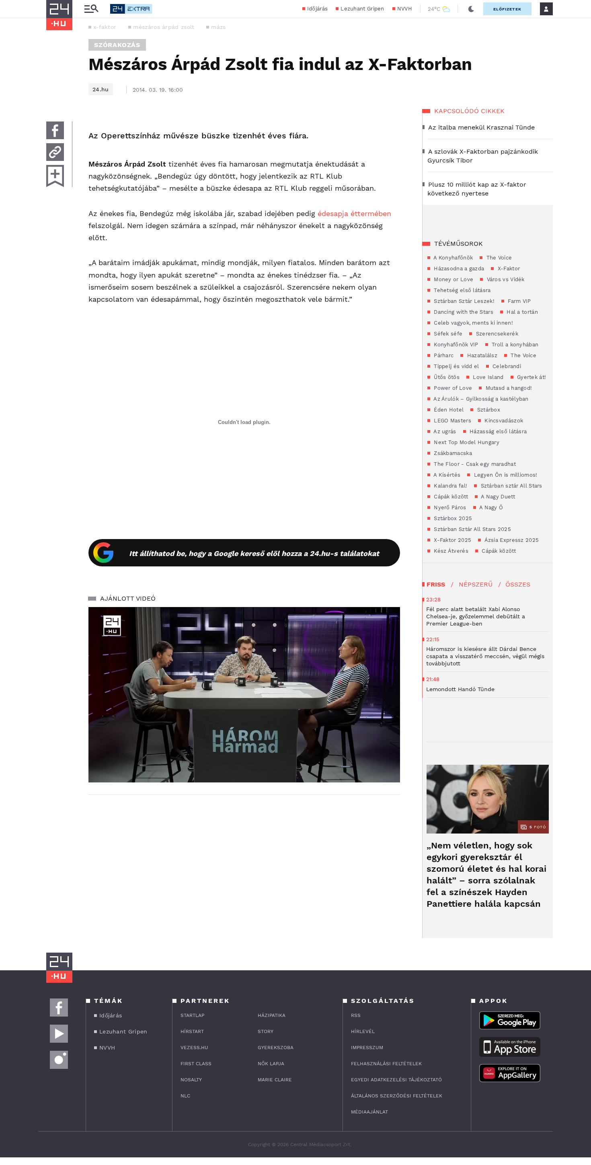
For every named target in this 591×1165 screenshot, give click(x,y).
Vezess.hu (194, 1047)
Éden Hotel (448, 410)
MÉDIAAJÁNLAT (369, 1112)
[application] (244, 694)
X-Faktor (508, 269)
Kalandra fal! (449, 486)
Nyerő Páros (449, 507)
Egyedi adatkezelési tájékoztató (396, 1080)
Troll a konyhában (514, 345)
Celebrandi (506, 366)
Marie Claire (275, 1080)
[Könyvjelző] (55, 176)
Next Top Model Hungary (465, 442)
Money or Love (452, 279)
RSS (356, 1015)
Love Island (487, 377)
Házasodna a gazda (458, 269)
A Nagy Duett (497, 497)
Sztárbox (487, 410)
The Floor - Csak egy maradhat (474, 464)
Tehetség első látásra (461, 290)
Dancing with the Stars (462, 312)
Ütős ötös (446, 377)
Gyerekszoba (275, 1047)
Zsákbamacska (452, 453)
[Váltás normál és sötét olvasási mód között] (471, 9)
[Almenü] (91, 9)
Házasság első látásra (497, 431)
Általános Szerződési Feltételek (396, 1096)
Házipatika (271, 1015)
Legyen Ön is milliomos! (504, 475)
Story (265, 1031)
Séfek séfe (447, 334)
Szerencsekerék (496, 334)
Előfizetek (507, 9)
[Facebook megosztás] (55, 130)
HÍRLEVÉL (363, 1031)
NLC (185, 1096)
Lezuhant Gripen (362, 9)
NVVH (404, 9)
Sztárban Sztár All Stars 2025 (471, 529)
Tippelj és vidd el (455, 366)
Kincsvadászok (503, 421)
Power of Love (452, 388)
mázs (218, 27)
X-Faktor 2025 (451, 540)
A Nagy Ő (490, 507)
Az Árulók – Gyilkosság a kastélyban (480, 399)
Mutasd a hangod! (508, 388)
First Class (196, 1063)
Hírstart (192, 1031)
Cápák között (450, 497)
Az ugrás (444, 431)
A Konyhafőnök (452, 258)
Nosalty (191, 1080)
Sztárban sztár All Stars (510, 486)
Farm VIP (518, 301)
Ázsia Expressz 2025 (511, 540)
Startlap (192, 1015)
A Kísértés (446, 475)
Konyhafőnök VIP (455, 345)
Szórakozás (117, 45)
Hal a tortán (521, 312)
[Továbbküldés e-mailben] (55, 152)
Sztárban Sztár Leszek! (463, 301)
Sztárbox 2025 (452, 518)
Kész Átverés (450, 551)
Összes (517, 584)
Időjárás (317, 9)
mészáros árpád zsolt (163, 27)
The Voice (498, 258)
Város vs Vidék (505, 279)
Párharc (443, 355)
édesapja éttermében (354, 213)
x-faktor (104, 27)
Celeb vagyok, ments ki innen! (472, 323)
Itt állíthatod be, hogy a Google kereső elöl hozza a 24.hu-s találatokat (254, 553)
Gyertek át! (530, 377)
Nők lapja (271, 1063)
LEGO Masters (451, 421)
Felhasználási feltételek (386, 1063)
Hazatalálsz (481, 355)
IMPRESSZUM (367, 1047)
